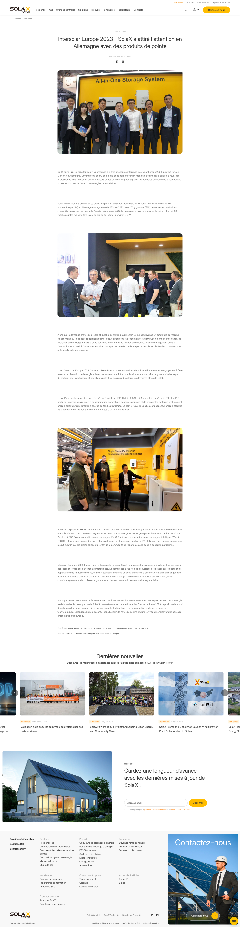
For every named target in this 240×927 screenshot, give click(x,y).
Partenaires (109, 10)
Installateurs (124, 10)
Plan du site (107, 923)
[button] (14, 693)
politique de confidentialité (155, 809)
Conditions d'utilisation (124, 923)
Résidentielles (47, 842)
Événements (203, 2)
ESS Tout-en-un (87, 850)
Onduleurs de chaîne (90, 854)
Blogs (122, 882)
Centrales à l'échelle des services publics (57, 852)
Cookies (95, 923)
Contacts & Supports (90, 875)
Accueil (18, 18)
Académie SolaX (48, 886)
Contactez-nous (216, 10)
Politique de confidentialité (148, 923)
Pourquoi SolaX (48, 900)
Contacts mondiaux (89, 886)
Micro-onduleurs (48, 861)
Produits (95, 10)
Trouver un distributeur (131, 850)
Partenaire (124, 839)
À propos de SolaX (221, 2)
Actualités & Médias (129, 875)
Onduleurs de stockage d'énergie (96, 842)
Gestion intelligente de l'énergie (56, 857)
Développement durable (52, 904)
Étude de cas (46, 865)
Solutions (83, 10)
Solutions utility (18, 848)
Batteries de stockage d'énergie (95, 846)
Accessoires (85, 865)
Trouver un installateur (130, 846)
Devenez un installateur (52, 879)
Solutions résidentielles (22, 839)
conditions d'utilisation (180, 809)
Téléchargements (88, 879)
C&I (51, 10)
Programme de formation (53, 882)
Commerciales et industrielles (55, 846)
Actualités (178, 2)
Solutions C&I (17, 844)
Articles (190, 2)
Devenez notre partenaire (132, 842)
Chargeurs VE (86, 861)
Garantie (83, 882)
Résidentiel (40, 10)
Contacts (138, 10)
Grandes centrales (65, 10)
